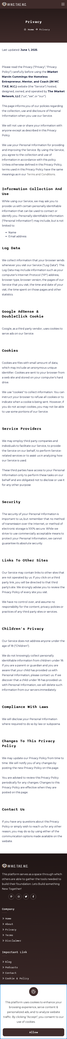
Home (30, 29)
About (9, 924)
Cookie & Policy (17, 978)
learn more (43, 1021)
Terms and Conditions (41, 174)
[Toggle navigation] (63, 4)
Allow (33, 1032)
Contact (10, 973)
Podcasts (11, 967)
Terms (9, 935)
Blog (8, 961)
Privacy (10, 929)
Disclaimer (13, 940)
